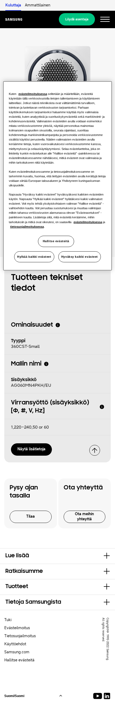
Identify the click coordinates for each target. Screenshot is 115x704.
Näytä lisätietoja (31, 449)
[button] (57, 556)
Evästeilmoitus (17, 628)
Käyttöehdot (15, 644)
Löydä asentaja (77, 19)
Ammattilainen (37, 5)
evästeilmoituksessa (32, 93)
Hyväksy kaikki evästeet (79, 256)
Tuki (7, 620)
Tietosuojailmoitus (20, 636)
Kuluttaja (13, 5)
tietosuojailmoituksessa (27, 226)
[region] (57, 176)
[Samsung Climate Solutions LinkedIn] (107, 696)
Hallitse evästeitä (56, 241)
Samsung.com (16, 652)
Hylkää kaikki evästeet (34, 256)
